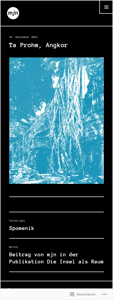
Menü (106, 13)
